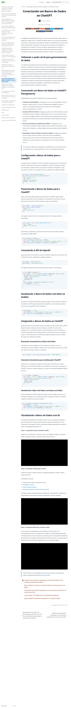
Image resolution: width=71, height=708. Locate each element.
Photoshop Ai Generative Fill (8, 104)
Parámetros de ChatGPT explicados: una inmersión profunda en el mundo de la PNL (8, 86)
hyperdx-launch (5, 110)
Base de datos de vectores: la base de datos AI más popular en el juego (9, 97)
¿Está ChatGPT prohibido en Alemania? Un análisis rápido (8, 27)
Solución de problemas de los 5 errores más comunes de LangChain (8, 39)
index (3, 112)
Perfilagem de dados (28, 485)
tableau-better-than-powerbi (8, 117)
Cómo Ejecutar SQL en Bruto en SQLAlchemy (8, 92)
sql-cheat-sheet (5, 115)
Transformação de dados (29, 487)
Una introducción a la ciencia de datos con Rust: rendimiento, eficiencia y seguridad (8, 32)
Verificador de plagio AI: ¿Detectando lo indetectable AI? (8, 66)
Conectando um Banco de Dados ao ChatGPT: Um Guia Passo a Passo (8, 80)
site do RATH (46, 575)
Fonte (39, 109)
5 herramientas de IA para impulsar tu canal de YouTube (9, 56)
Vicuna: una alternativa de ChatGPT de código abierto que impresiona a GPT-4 (8, 44)
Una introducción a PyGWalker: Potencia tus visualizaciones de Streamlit (9, 15)
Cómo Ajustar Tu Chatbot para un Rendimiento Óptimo (9, 101)
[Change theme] (13, 706)
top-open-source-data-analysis (9, 120)
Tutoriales (41, 2)
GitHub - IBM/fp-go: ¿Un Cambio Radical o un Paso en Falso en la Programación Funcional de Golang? (8, 21)
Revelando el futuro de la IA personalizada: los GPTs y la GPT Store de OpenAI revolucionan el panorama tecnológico (8, 73)
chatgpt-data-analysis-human (8, 107)
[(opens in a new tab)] (49, 29)
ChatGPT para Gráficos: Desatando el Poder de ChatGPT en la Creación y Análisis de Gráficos (7, 50)
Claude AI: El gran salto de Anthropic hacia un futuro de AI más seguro (8, 61)
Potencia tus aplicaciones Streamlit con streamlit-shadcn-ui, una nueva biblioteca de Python (7, 9)
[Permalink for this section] (31, 60)
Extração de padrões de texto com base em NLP (36, 489)
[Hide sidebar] (16, 706)
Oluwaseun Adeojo (45, 20)
